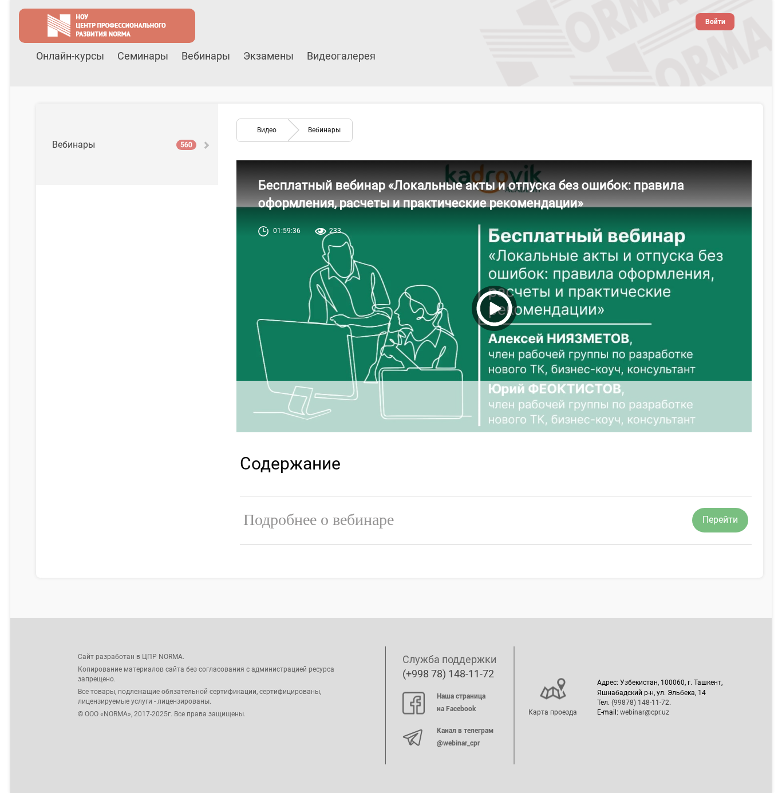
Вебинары (205, 56)
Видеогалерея (341, 56)
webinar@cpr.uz (644, 712)
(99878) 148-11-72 (640, 703)
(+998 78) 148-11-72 (448, 674)
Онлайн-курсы (70, 56)
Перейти (720, 519)
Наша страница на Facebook (461, 702)
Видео (267, 130)
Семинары (142, 56)
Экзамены (268, 56)
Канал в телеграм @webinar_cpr (465, 737)
